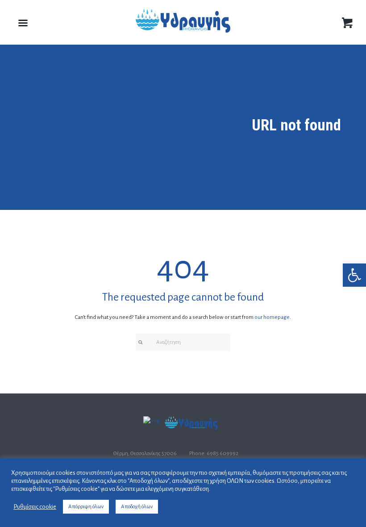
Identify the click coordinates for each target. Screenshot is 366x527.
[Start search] (140, 342)
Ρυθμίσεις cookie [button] (34, 506)
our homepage (272, 317)
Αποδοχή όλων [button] (137, 507)
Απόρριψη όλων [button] (86, 507)
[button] (354, 275)
